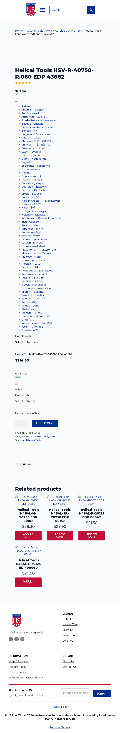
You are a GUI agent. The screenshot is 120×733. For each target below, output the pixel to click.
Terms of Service (60, 727)
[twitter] (16, 639)
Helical (66, 619)
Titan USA (68, 635)
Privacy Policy (17, 672)
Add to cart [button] (28, 535)
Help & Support (18, 661)
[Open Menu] (42, 9)
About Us (68, 661)
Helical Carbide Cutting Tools (64, 30)
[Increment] (26, 423)
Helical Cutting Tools (30, 440)
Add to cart (45, 423)
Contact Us (69, 666)
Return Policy (17, 666)
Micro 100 (68, 629)
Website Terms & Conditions (26, 677)
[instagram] (22, 639)
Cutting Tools (34, 30)
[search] (91, 10)
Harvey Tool (70, 624)
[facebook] (11, 639)
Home (19, 30)
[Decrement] (17, 423)
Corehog (67, 640)
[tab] (24, 464)
